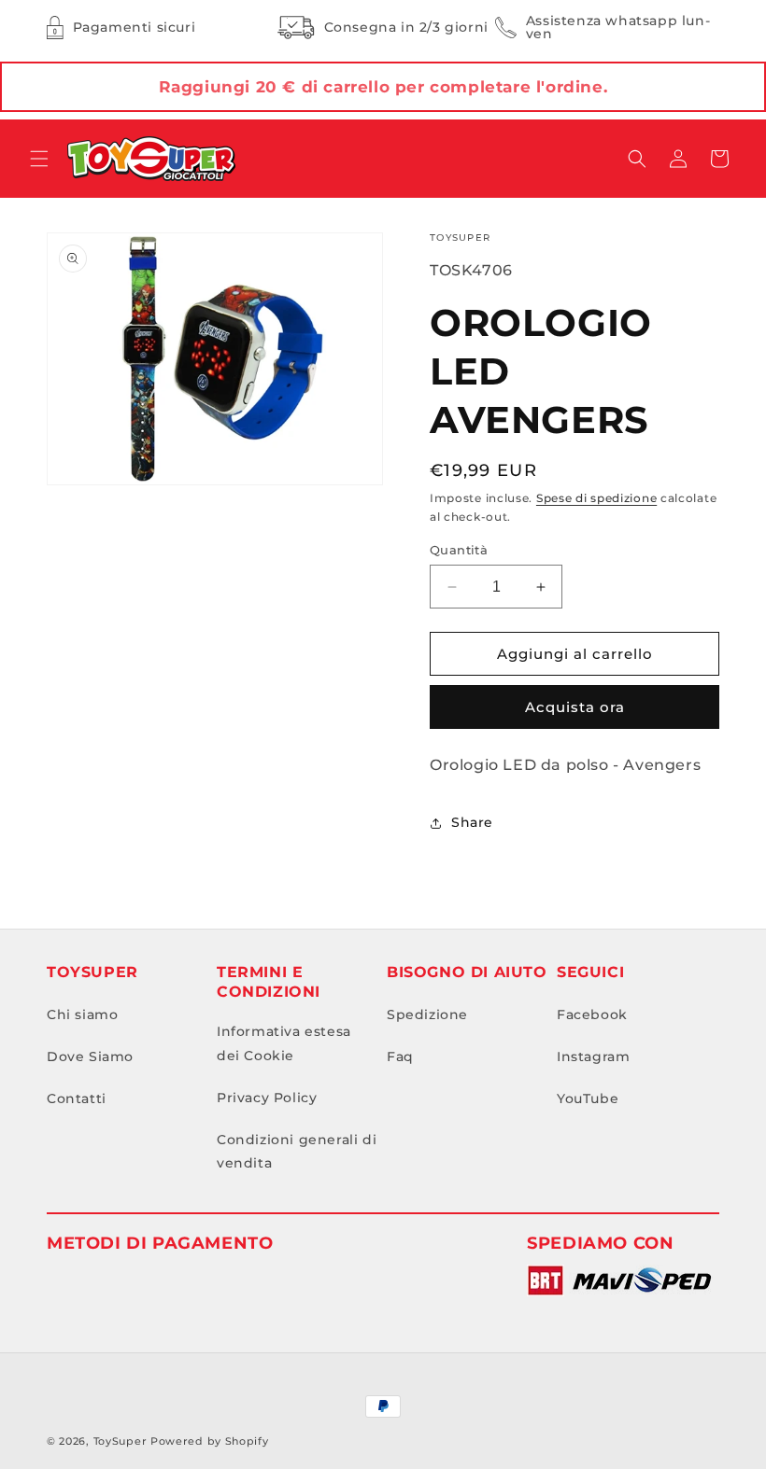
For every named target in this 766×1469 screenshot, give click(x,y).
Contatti (76, 1098)
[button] (39, 158)
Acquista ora (575, 707)
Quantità (459, 549)
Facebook (592, 1014)
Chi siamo (82, 1014)
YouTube (587, 1098)
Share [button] (472, 822)
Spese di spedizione (596, 498)
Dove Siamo (90, 1056)
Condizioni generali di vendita (296, 1151)
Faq (400, 1056)
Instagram (593, 1056)
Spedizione (427, 1014)
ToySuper (120, 1441)
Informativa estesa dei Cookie (284, 1043)
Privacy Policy (267, 1097)
